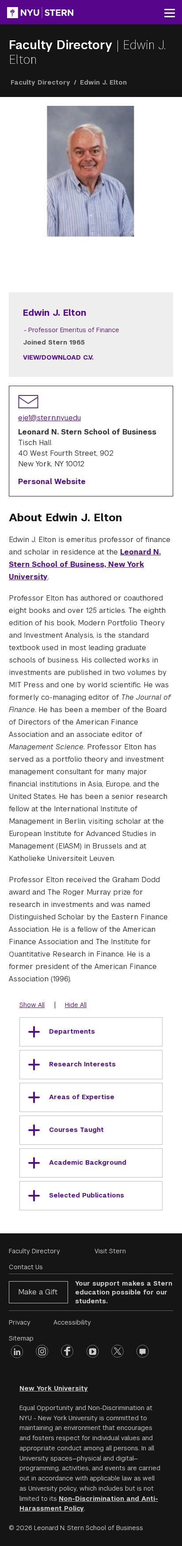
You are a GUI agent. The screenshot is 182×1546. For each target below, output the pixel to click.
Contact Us (26, 1267)
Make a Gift (37, 1292)
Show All (32, 1005)
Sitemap (21, 1338)
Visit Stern (110, 1251)
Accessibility (72, 1322)
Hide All (76, 1005)
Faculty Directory (62, 45)
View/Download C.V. (58, 357)
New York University (53, 1388)
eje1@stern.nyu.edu (49, 417)
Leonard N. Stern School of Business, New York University (85, 564)
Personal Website (52, 481)
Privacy (19, 1322)
